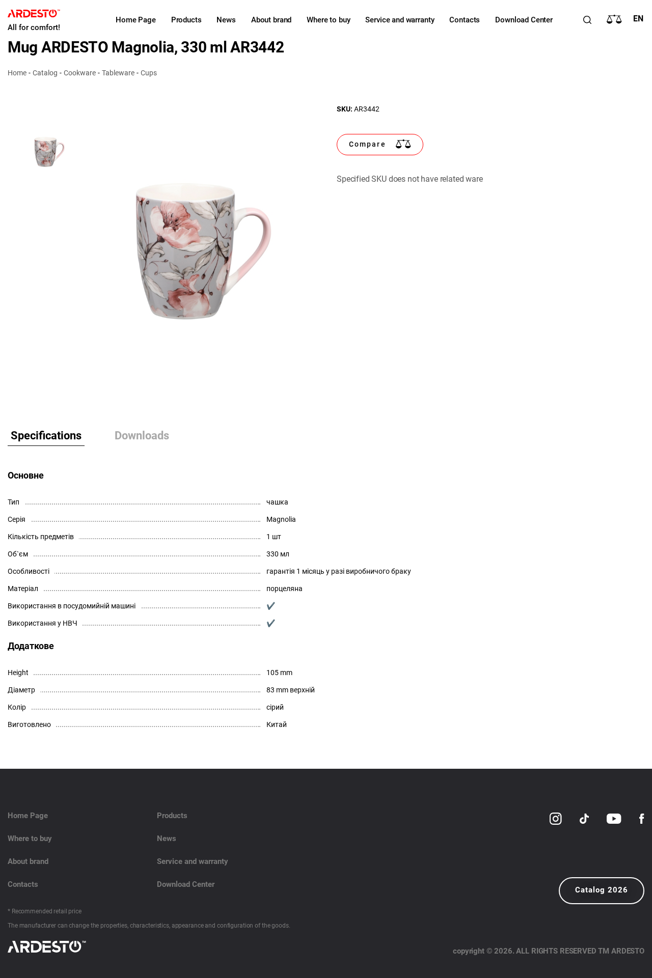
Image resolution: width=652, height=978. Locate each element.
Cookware (80, 73)
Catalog (45, 73)
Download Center (524, 19)
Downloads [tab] (142, 435)
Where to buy (328, 19)
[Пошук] (587, 20)
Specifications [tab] (46, 435)
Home (17, 73)
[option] (198, 250)
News (225, 19)
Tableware (118, 73)
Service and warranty (399, 19)
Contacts (464, 19)
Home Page (136, 19)
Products (186, 19)
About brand (271, 19)
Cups (149, 73)
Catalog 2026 (601, 890)
